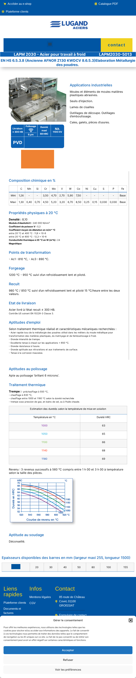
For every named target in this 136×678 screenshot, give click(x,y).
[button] (130, 620)
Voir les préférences (68, 669)
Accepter (68, 650)
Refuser (68, 660)
